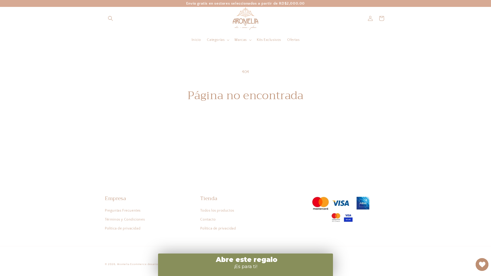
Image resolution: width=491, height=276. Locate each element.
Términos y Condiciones (125, 219)
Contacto (208, 219)
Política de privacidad (122, 228)
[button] (110, 18)
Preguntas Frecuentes (123, 211)
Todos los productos (217, 211)
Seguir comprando (245, 121)
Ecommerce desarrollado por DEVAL (156, 264)
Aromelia (123, 264)
